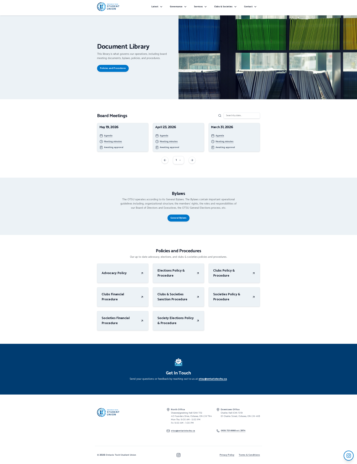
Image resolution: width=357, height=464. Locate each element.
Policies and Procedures (113, 68)
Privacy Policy (227, 455)
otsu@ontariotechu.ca (213, 379)
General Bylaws (178, 218)
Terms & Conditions (249, 455)
